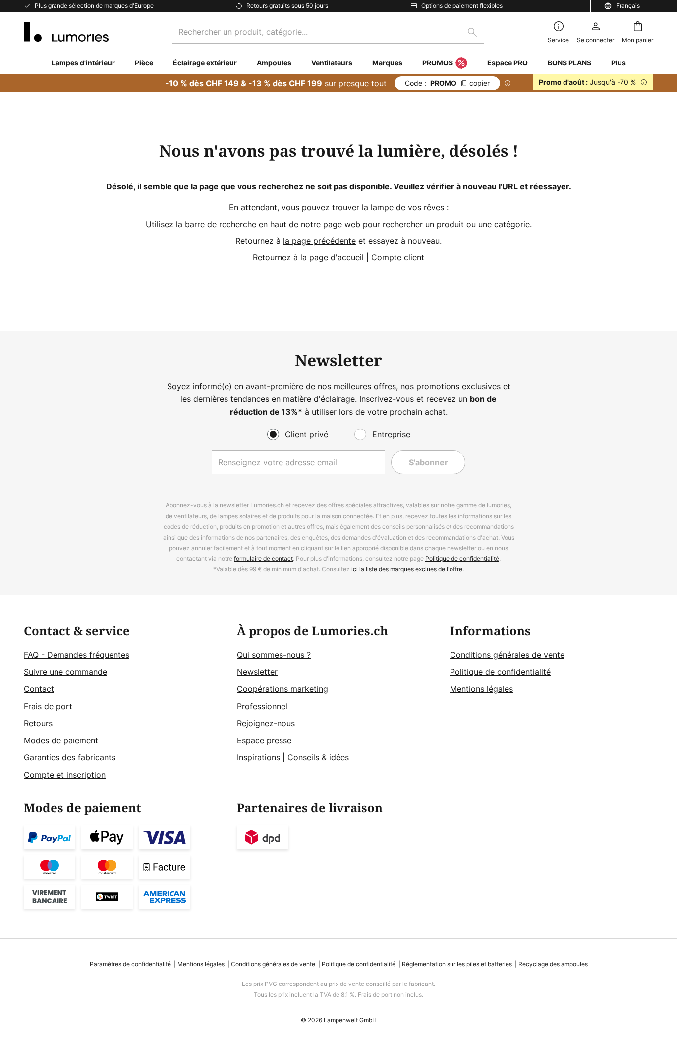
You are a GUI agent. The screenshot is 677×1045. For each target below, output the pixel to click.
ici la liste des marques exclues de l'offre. (407, 569)
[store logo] (66, 32)
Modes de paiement (61, 740)
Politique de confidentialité (462, 558)
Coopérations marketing (282, 688)
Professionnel (262, 706)
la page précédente (319, 240)
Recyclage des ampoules (553, 964)
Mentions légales (481, 688)
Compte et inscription (65, 774)
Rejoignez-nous (266, 723)
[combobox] (328, 31)
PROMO (447, 83)
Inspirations (258, 757)
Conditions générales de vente (507, 654)
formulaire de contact (263, 558)
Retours (38, 723)
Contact (39, 688)
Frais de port (48, 706)
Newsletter (257, 671)
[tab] (125, 703)
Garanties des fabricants (69, 757)
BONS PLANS (569, 63)
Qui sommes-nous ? (274, 654)
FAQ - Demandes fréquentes (76, 654)
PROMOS (437, 63)
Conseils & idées (318, 757)
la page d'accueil (332, 257)
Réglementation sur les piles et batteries (457, 964)
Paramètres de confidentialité (130, 964)
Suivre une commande (65, 671)
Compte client (397, 257)
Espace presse (264, 740)
